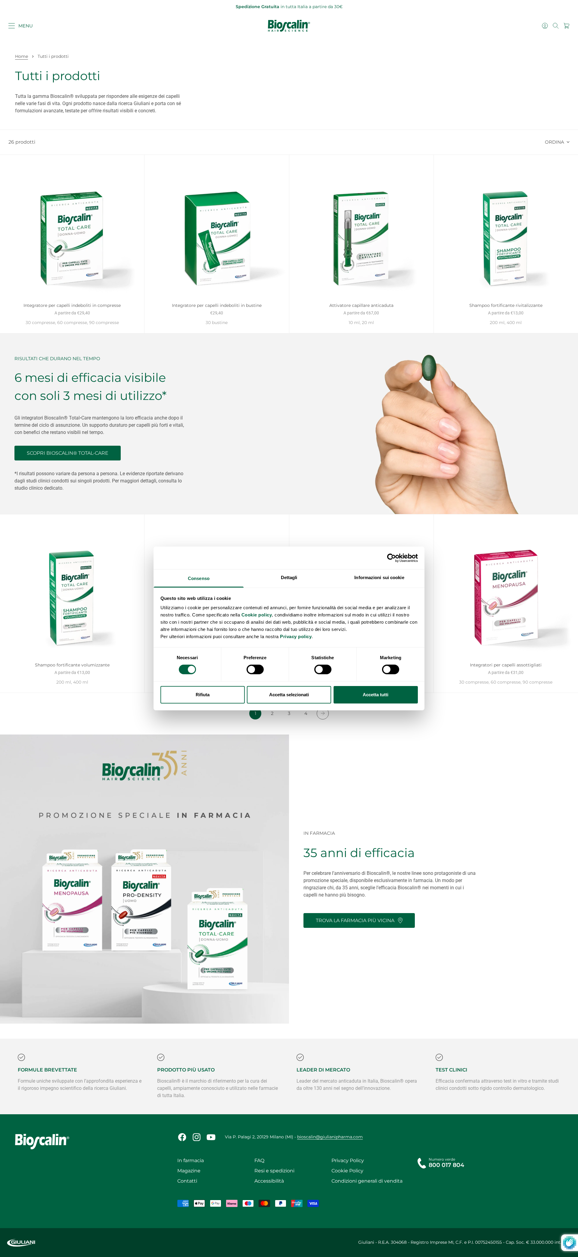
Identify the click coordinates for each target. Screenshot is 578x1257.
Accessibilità (269, 1181)
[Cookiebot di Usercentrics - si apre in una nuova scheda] (391, 557)
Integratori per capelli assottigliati (506, 665)
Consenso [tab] (199, 578)
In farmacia (190, 1160)
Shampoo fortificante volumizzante (72, 665)
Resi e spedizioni (274, 1171)
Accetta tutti (375, 694)
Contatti (187, 1181)
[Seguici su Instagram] (196, 1137)
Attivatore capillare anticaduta (361, 306)
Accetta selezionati (289, 694)
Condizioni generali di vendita (366, 1181)
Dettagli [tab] (289, 577)
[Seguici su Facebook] (182, 1137)
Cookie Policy (347, 1171)
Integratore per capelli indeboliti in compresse (72, 306)
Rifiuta (203, 694)
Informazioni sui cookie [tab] (379, 577)
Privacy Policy (347, 1160)
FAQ (259, 1160)
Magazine (188, 1171)
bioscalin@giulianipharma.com (330, 1137)
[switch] (255, 669)
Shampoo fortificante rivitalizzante (505, 306)
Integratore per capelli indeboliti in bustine (217, 306)
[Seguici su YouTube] (211, 1137)
